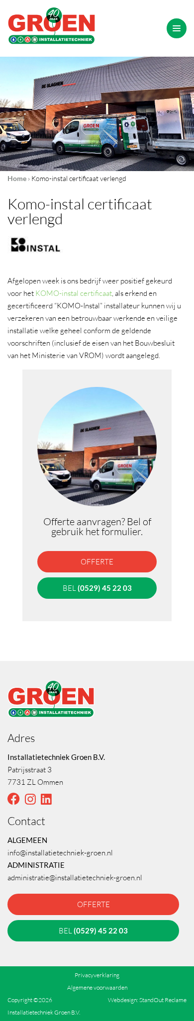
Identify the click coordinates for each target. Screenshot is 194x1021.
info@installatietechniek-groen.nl (60, 852)
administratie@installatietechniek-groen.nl (74, 877)
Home (16, 178)
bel (97, 587)
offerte (97, 561)
